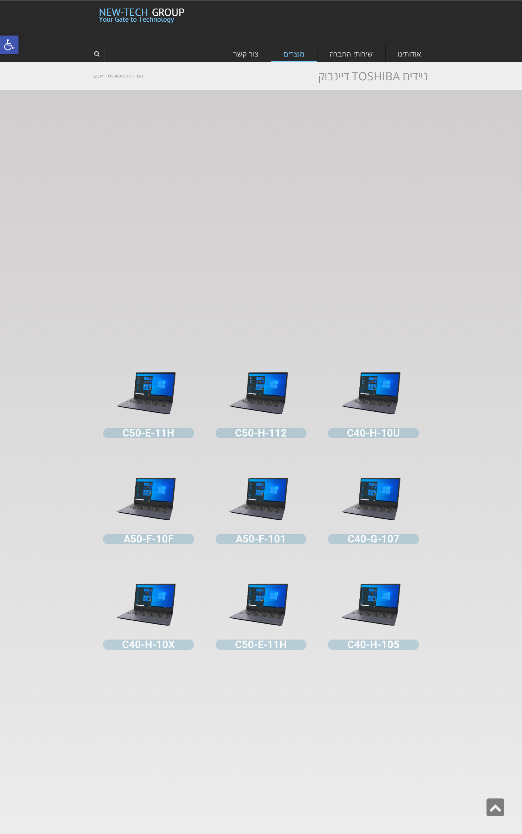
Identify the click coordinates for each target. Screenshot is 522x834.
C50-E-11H (261, 644)
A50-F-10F (149, 539)
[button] (9, 45)
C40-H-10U (373, 433)
